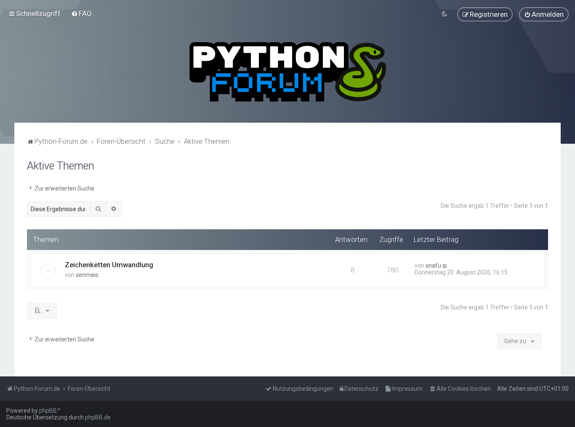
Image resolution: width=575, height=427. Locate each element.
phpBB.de (98, 417)
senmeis (87, 274)
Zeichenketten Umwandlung (109, 264)
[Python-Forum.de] (287, 72)
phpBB (48, 410)
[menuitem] (81, 13)
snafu (433, 265)
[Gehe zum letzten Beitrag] (445, 265)
